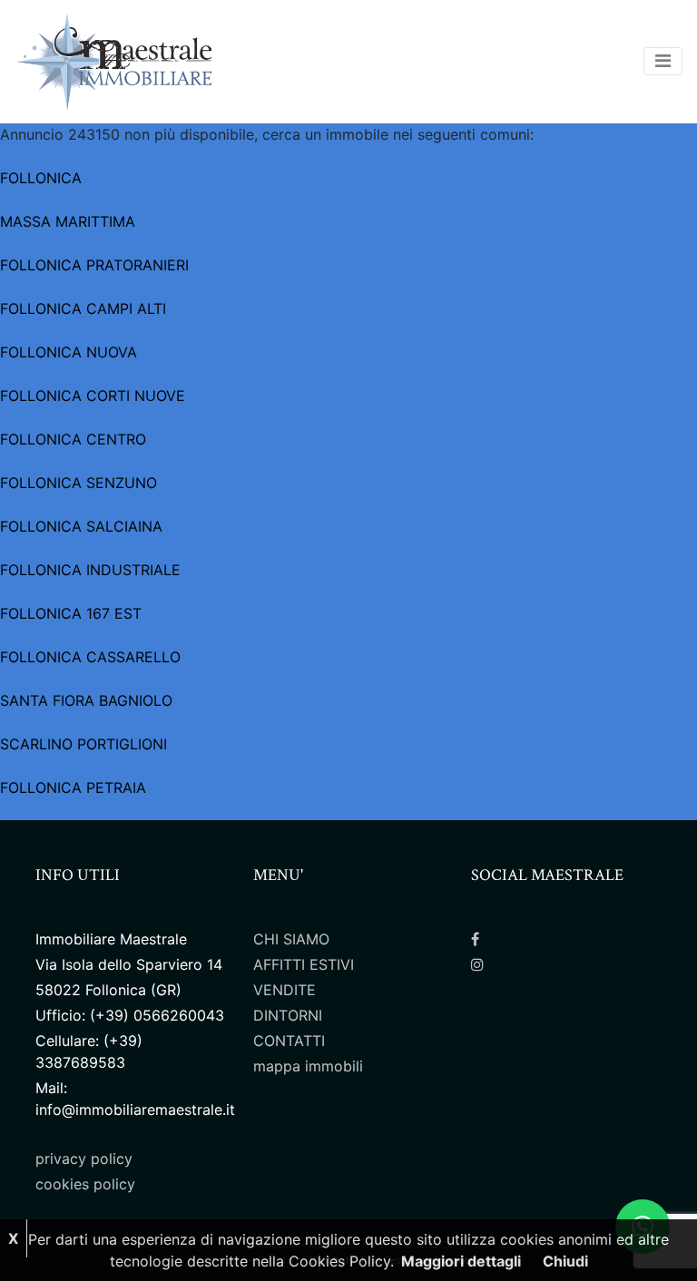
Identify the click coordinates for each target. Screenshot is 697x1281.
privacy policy (84, 1158)
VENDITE (284, 990)
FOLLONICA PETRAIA (73, 787)
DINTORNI (287, 1015)
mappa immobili (308, 1066)
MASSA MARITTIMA (67, 221)
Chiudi (565, 1261)
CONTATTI (289, 1041)
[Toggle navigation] (662, 61)
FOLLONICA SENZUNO (78, 483)
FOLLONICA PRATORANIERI (94, 265)
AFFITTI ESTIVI (303, 964)
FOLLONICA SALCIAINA (81, 526)
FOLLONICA (41, 178)
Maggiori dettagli (461, 1261)
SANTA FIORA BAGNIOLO (86, 700)
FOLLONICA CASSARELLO (90, 657)
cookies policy (85, 1184)
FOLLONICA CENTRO (73, 439)
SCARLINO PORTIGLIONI (83, 744)
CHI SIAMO (291, 939)
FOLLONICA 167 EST (71, 613)
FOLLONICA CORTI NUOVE (92, 395)
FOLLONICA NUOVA (68, 352)
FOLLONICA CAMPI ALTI (83, 308)
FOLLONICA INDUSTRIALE (90, 570)
